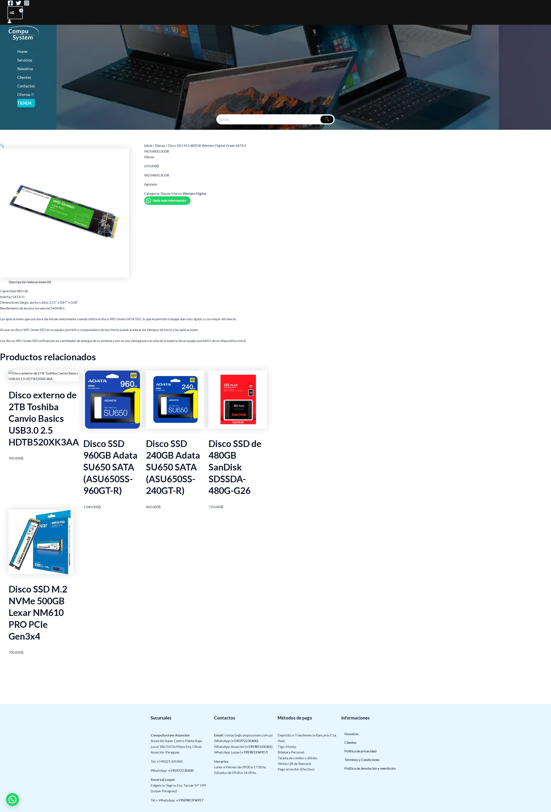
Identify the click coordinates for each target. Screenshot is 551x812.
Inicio (148, 145)
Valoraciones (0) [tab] (39, 282)
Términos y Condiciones (361, 760)
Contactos (26, 86)
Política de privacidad (360, 751)
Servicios (24, 60)
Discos (160, 145)
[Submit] (327, 119)
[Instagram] (26, 4)
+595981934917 (254, 752)
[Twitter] (18, 4)
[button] (2, 145)
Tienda (24, 103)
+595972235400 (180, 770)
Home (22, 51)
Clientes (24, 77)
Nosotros (25, 68)
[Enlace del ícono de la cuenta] (9, 22)
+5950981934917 (189, 800)
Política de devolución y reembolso (370, 768)
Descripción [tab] (17, 282)
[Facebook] (10, 4)
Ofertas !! (25, 94)
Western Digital (194, 193)
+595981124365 (258, 746)
